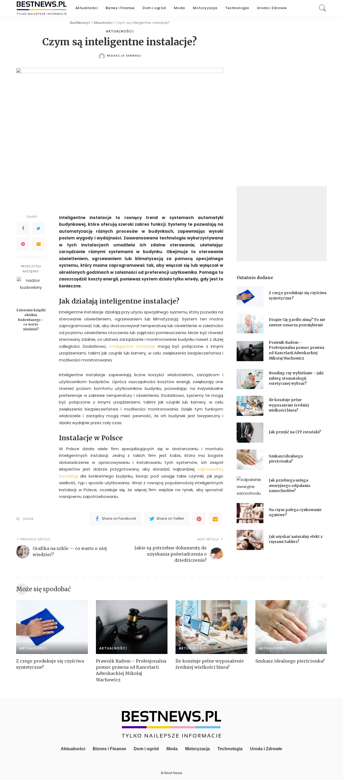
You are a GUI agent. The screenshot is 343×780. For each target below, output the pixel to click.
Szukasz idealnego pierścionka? (290, 661)
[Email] (38, 244)
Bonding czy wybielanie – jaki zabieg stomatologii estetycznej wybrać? (296, 378)
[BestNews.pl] (41, 8)
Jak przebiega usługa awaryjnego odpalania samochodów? (289, 485)
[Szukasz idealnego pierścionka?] (250, 459)
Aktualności (120, 31)
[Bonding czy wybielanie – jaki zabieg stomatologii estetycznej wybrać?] (250, 379)
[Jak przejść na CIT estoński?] (250, 433)
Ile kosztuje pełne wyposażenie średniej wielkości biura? (289, 405)
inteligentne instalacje (132, 346)
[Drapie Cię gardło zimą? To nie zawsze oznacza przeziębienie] (250, 323)
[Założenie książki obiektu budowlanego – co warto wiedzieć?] (31, 291)
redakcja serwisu (124, 55)
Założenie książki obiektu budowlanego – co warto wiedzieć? (31, 319)
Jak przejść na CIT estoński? (295, 432)
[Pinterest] (23, 244)
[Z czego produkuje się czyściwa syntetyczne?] (250, 296)
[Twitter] (38, 228)
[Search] (322, 8)
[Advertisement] (282, 223)
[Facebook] (23, 228)
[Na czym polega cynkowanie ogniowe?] (250, 513)
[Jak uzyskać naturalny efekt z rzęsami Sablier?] (250, 540)
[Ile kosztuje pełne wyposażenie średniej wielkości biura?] (250, 406)
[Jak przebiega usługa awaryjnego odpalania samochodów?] (250, 486)
